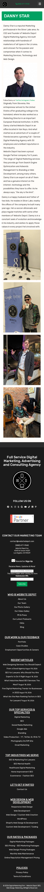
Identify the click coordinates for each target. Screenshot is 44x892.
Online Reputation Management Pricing (22, 857)
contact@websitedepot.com (22, 541)
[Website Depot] (22, 484)
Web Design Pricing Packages (22, 849)
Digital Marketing (22, 717)
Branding (22, 733)
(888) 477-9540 (23, 4)
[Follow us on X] (12, 507)
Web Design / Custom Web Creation (22, 815)
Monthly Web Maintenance (22, 853)
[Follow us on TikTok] (29, 507)
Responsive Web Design (22, 807)
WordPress (22, 819)
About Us (22, 599)
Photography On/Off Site (22, 741)
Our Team (22, 603)
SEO (22, 721)
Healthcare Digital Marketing (22, 768)
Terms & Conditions (22, 876)
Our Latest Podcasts (22, 619)
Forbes (32, 100)
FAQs (22, 623)
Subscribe (22, 584)
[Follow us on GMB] (22, 507)
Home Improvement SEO (22, 772)
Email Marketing (22, 745)
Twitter (18, 100)
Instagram (25, 100)
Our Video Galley (22, 611)
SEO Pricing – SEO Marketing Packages (22, 845)
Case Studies (22, 646)
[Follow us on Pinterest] (36, 507)
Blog (22, 627)
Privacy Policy (22, 872)
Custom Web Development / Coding (22, 827)
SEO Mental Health (22, 764)
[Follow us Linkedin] (33, 507)
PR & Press (22, 615)
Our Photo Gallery (22, 607)
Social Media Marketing (22, 725)
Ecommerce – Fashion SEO (22, 776)
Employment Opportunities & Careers (22, 650)
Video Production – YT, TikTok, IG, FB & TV (22, 737)
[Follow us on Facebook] (8, 507)
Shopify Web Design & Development (22, 823)
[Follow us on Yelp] (19, 507)
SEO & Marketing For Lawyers (22, 760)
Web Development (22, 811)
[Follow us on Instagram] (15, 507)
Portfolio (22, 642)
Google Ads (22, 729)
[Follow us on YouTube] (25, 507)
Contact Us (22, 789)
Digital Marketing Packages (22, 841)
